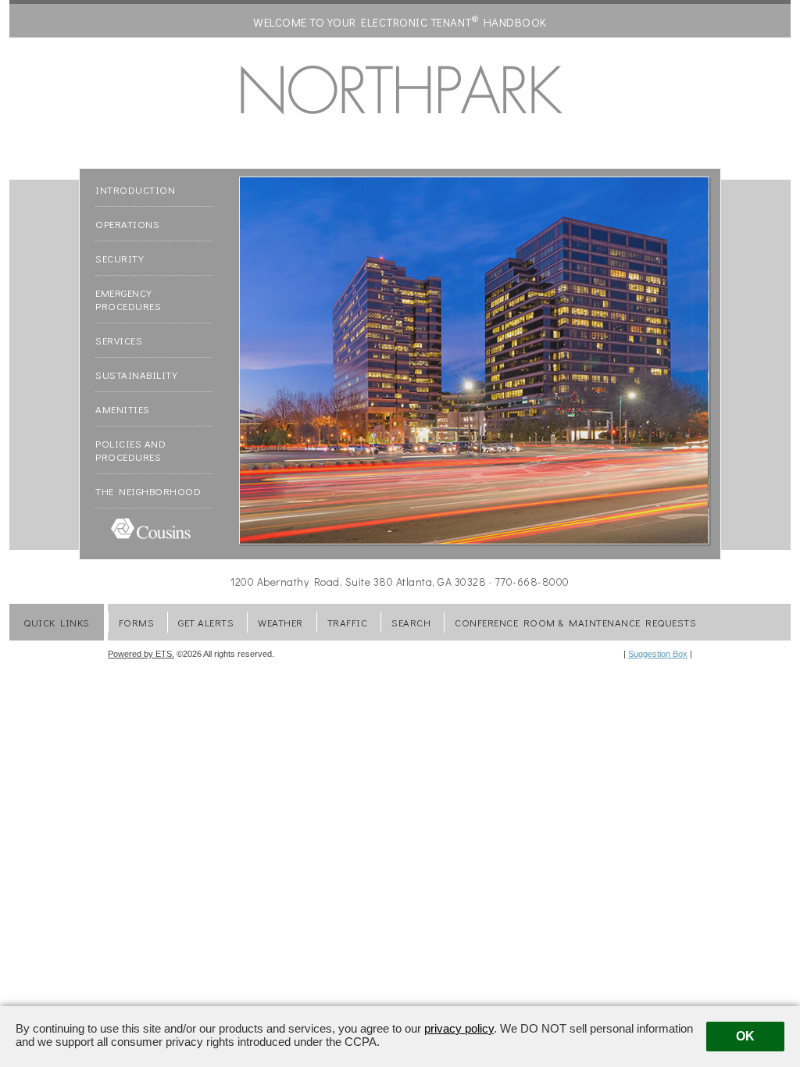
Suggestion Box (658, 653)
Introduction (135, 195)
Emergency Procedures (128, 304)
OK (745, 1036)
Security (119, 264)
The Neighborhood (148, 496)
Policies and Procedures (130, 455)
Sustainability (136, 380)
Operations (127, 229)
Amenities (122, 414)
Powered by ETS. (141, 653)
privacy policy (459, 1028)
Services (118, 346)
